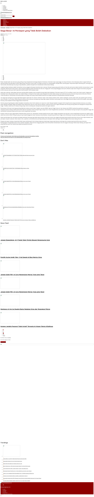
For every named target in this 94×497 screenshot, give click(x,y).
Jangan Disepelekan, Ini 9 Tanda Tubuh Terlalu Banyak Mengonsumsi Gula (18, 155)
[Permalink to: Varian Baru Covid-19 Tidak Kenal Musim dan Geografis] (11, 456)
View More (3, 342)
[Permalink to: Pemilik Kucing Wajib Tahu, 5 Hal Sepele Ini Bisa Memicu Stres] (12, 167)
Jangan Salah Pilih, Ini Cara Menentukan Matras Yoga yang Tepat (17, 181)
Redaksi (4, 490)
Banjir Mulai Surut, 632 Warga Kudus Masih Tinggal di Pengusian (16, 466)
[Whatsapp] (3, 40)
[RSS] (3, 130)
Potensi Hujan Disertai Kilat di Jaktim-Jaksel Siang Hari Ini (15, 475)
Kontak (4, 491)
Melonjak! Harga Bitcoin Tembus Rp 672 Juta (12, 463)
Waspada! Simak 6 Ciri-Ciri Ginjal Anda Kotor (12, 461)
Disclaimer (5, 492)
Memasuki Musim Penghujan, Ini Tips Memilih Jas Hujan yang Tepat (17, 471)
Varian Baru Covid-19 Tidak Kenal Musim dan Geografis (14, 458)
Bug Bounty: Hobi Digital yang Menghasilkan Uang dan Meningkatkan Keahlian (20, 136)
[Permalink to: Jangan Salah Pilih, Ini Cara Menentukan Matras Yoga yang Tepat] (12, 180)
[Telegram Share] (3, 39)
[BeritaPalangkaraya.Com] (6, 12)
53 (3, 334)
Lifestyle (2, 35)
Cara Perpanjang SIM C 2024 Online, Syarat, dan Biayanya (15, 468)
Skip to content (4, 1)
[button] (13, 16)
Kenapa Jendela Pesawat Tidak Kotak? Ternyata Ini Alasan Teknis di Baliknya (19, 220)
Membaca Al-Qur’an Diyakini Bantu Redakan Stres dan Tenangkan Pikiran (18, 207)
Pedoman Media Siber (7, 493)
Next (4, 335)
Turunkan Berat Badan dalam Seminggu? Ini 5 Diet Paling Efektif (16, 480)
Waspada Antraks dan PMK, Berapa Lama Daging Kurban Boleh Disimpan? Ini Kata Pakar (22, 478)
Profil (4, 489)
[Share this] (3, 37)
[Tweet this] (3, 38)
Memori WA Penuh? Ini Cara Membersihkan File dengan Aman (16, 137)
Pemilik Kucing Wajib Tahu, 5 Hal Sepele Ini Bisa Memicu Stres (16, 168)
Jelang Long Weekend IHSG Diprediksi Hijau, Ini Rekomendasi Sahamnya (18, 473)
